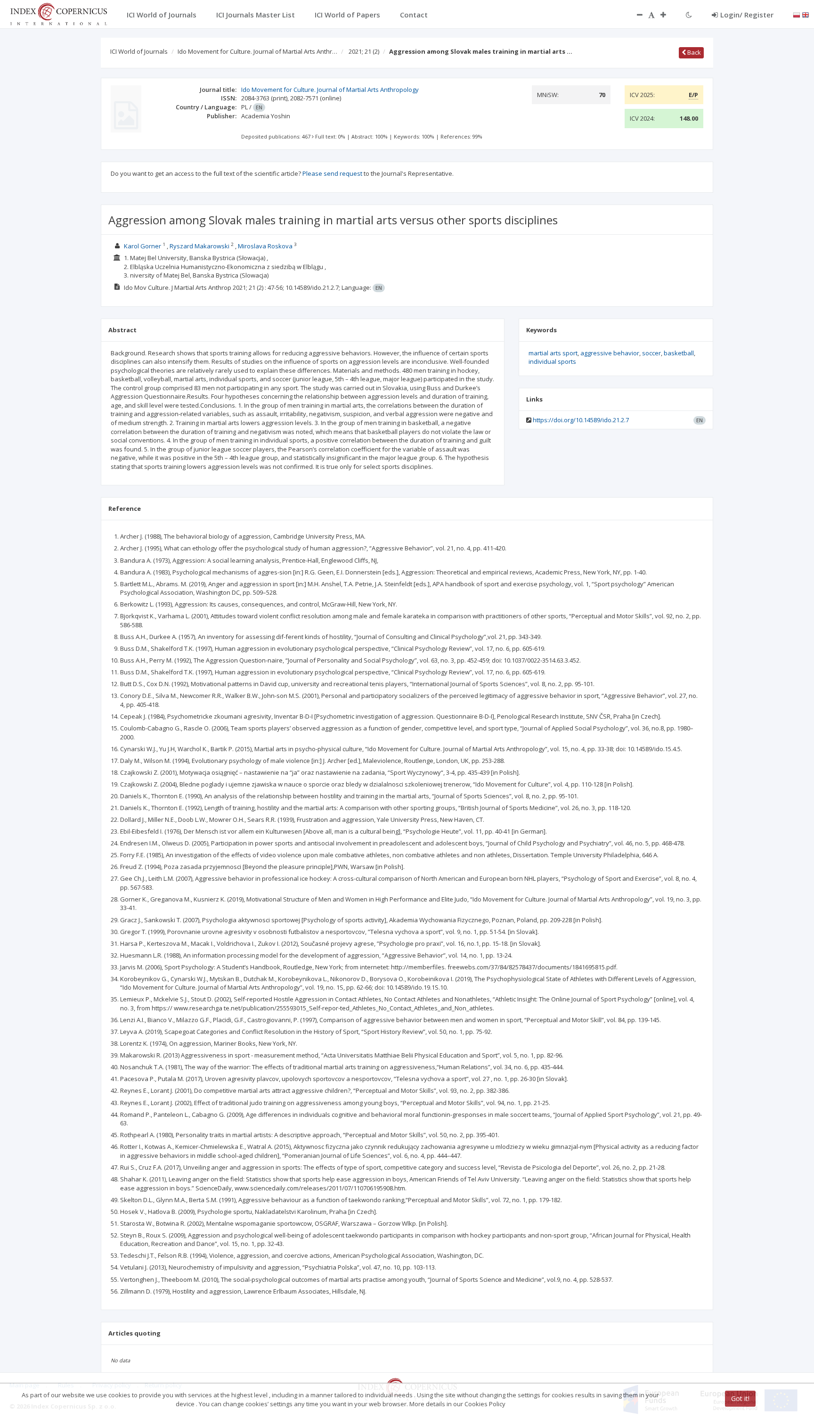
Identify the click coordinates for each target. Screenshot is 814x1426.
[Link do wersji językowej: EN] (805, 14)
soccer (651, 353)
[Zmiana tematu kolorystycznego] (689, 14)
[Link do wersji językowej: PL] (796, 14)
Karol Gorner (142, 246)
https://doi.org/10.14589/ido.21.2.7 (581, 420)
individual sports (552, 361)
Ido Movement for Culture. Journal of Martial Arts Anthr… (257, 51)
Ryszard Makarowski (199, 246)
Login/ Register (746, 14)
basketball (679, 353)
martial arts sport (553, 353)
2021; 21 (364, 51)
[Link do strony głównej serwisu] (58, 13)
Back (693, 52)
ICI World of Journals (139, 51)
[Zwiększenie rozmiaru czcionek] (668, 14)
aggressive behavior (609, 353)
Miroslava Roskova (265, 246)
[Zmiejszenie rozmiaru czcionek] (635, 14)
